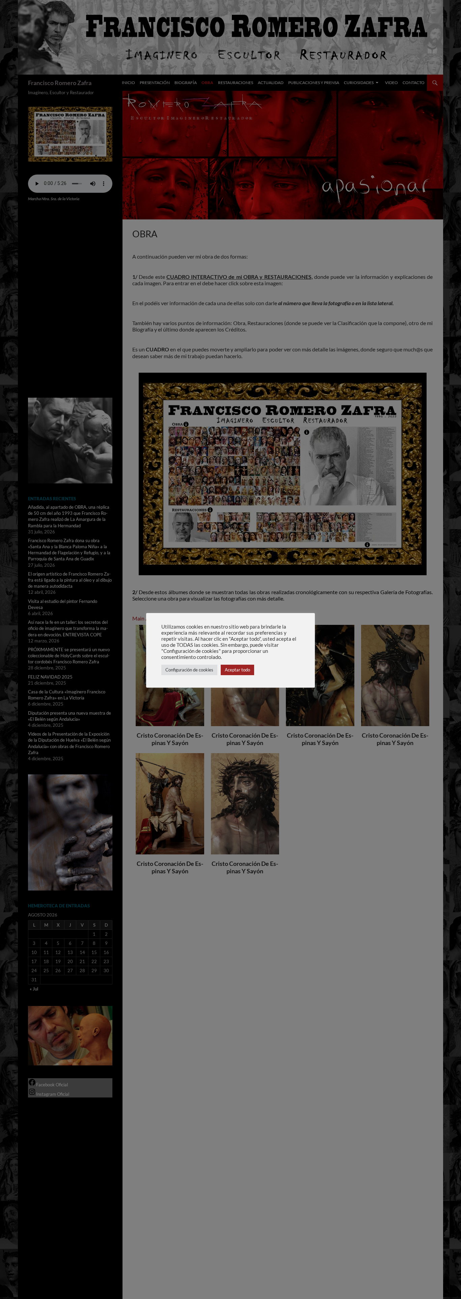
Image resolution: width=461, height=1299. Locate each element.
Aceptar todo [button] (237, 669)
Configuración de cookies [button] (189, 669)
